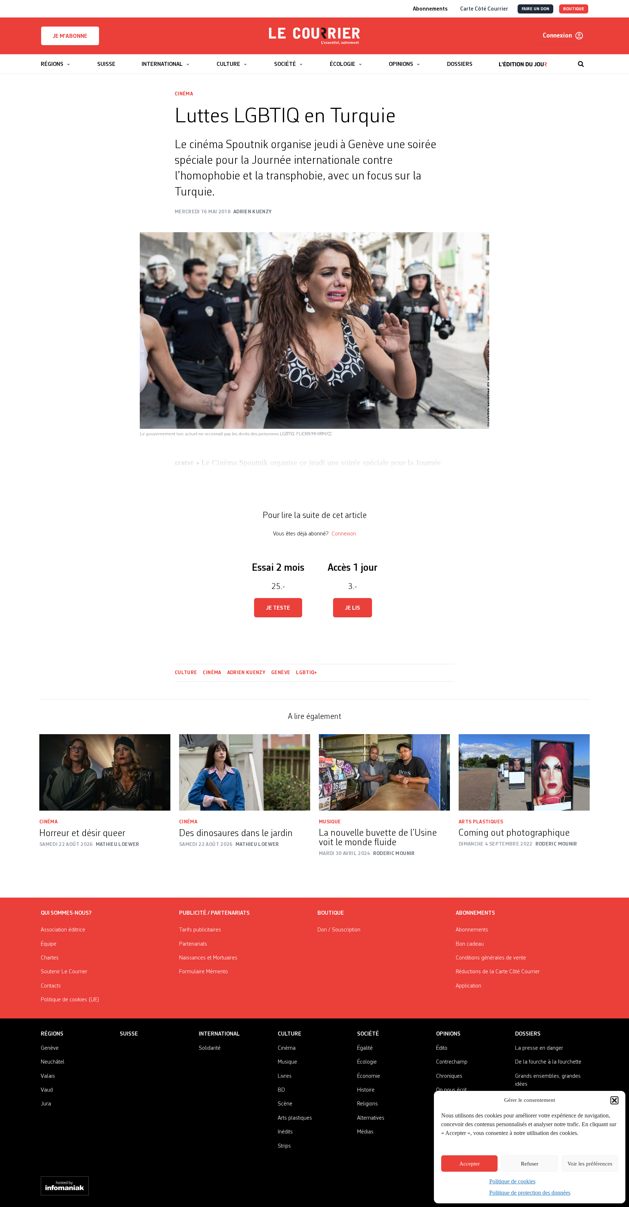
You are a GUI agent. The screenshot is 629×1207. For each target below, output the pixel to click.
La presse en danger (539, 1048)
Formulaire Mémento (203, 972)
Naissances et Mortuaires (208, 958)
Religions (367, 1104)
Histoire (366, 1090)
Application (468, 986)
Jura (46, 1104)
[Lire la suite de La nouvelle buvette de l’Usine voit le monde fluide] (384, 772)
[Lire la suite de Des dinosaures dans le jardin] (244, 772)
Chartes (50, 958)
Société (368, 1034)
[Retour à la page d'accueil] (314, 36)
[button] (614, 1100)
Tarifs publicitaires (200, 930)
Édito (441, 1048)
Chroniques (449, 1076)
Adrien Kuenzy (246, 672)
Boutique (330, 913)
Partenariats (193, 944)
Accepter (469, 1164)
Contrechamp (451, 1062)
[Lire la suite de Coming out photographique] (524, 772)
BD (281, 1090)
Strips (284, 1146)
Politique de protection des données (529, 1193)
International (219, 1034)
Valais (48, 1076)
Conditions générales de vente (491, 958)
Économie (368, 1076)
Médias (365, 1132)
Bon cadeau (470, 944)
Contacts (51, 986)
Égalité (365, 1048)
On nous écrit (451, 1090)
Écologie (367, 1062)
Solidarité (210, 1048)
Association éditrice (63, 930)
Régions (52, 1034)
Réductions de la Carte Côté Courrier (498, 972)
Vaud (47, 1090)
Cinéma (184, 93)
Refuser (529, 1164)
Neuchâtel (52, 1062)
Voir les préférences (589, 1164)
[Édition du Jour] (523, 60)
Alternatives (370, 1118)
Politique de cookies (512, 1181)
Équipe (48, 944)
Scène (285, 1104)
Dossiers (528, 1034)
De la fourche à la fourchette (548, 1062)
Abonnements (472, 930)
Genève (280, 672)
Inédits (285, 1132)
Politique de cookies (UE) (70, 1000)
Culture (186, 672)
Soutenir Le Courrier (64, 972)
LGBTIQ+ (306, 672)
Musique (330, 821)
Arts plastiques (481, 821)
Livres (285, 1076)
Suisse (129, 1034)
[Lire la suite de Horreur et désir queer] (104, 772)
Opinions (448, 1034)
